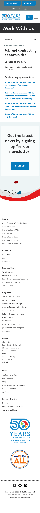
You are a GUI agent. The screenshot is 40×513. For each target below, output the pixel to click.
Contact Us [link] (16, 8)
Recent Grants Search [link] (10, 236)
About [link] (11, 45)
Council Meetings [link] (9, 356)
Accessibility (12, 3)
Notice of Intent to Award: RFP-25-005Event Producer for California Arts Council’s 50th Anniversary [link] (19, 95)
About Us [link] (6, 342)
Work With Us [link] (7, 359)
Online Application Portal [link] (12, 243)
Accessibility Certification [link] (20, 497)
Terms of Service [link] (13, 494)
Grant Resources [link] (8, 226)
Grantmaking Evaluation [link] (11, 240)
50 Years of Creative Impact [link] (13, 327)
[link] (25, 8)
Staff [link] (4, 353)
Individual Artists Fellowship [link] (13, 313)
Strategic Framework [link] (10, 347)
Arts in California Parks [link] (11, 296)
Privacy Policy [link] (27, 494)
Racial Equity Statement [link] (11, 344)
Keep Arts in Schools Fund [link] (12, 406)
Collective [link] (6, 254)
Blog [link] (4, 381)
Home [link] (6, 45)
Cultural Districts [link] (9, 310)
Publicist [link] (13, 116)
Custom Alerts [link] (8, 261)
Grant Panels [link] (7, 233)
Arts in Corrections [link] (9, 300)
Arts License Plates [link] (9, 409)
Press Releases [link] (7, 378)
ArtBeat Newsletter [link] (9, 374)
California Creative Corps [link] (12, 303)
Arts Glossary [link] (7, 285)
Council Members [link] (9, 350)
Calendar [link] (5, 362)
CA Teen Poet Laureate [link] (11, 324)
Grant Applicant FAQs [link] (10, 230)
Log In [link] (4, 258)
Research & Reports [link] (10, 275)
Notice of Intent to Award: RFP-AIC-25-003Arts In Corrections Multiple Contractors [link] (20, 106)
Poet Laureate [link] (7, 320)
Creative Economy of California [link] (14, 307)
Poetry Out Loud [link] (9, 317)
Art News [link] (5, 392)
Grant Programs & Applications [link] (14, 223)
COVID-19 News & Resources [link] (13, 385)
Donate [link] (5, 403)
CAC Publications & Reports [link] (13, 282)
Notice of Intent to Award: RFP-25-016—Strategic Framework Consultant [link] (19, 85)
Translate (28, 3)
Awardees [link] (6, 331)
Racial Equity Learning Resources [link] (15, 278)
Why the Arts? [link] (7, 272)
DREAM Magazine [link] (9, 388)
